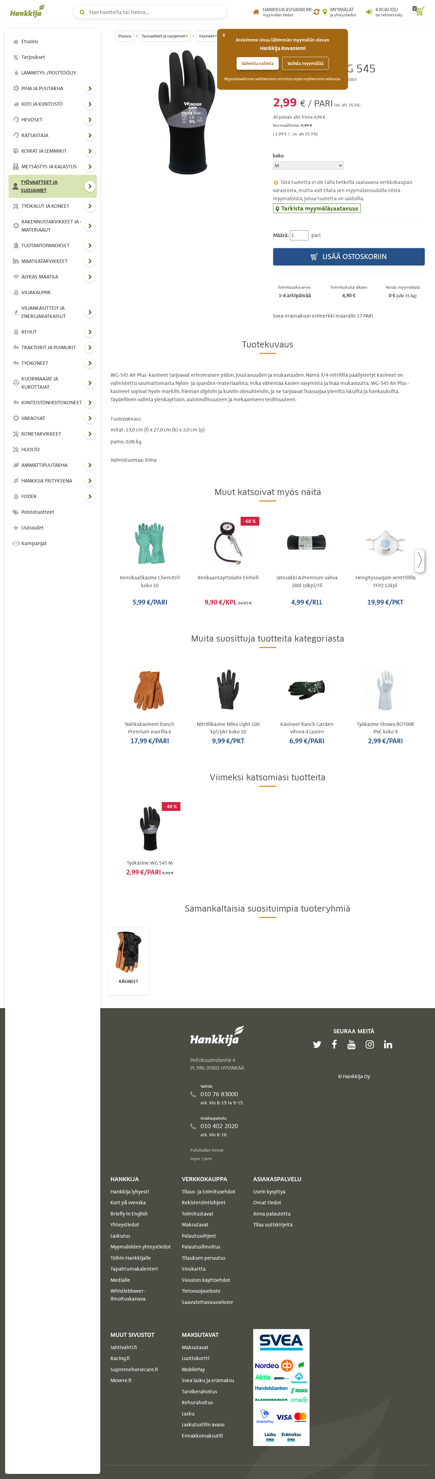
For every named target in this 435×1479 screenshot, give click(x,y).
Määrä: (281, 235)
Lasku (188, 1413)
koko (278, 155)
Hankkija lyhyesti (129, 1191)
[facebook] (336, 1044)
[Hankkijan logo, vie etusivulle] (29, 11)
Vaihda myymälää (306, 63)
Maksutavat (195, 1224)
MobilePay (193, 1369)
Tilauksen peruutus (203, 1258)
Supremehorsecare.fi (134, 1369)
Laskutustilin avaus (203, 1424)
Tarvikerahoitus (199, 1391)
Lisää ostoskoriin (354, 256)
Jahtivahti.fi (123, 1347)
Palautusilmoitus (201, 1246)
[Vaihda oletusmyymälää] (316, 11)
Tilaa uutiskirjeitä (273, 1224)
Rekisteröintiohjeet (204, 1202)
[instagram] (371, 1044)
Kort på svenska (128, 1202)
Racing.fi (120, 1358)
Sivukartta (194, 1268)
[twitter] (319, 1044)
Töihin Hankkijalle (130, 1258)
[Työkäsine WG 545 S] (186, 112)
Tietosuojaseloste (201, 1291)
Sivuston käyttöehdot (206, 1280)
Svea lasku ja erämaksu (208, 1380)
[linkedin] (390, 1044)
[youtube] (353, 1044)
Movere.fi (121, 1380)
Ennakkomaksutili (202, 1435)
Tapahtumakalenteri (134, 1268)
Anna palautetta (272, 1213)
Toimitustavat (197, 1213)
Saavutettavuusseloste (207, 1302)
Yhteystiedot (124, 1224)
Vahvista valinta (258, 63)
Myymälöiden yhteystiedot (140, 1246)
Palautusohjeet (199, 1235)
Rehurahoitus (197, 1402)
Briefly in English (129, 1213)
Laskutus (120, 1235)
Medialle (120, 1280)
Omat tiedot (267, 1202)
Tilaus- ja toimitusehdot (209, 1191)
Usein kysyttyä (269, 1191)
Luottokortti (195, 1358)
